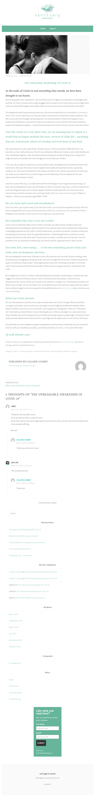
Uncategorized (15, 663)
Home (43, 28)
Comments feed (15, 692)
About (53, 28)
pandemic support (70, 351)
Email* (38, 733)
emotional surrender (42, 351)
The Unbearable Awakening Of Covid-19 (25, 529)
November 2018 (15, 640)
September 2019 (16, 620)
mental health (56, 351)
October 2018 (14, 646)
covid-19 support (26, 351)
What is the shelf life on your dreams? (23, 384)
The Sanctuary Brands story (20, 549)
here (64, 327)
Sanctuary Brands (67, 342)
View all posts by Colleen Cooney (22, 365)
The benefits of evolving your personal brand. (27, 542)
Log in (11, 679)
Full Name (40, 724)
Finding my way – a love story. (21, 555)
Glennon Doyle (66, 288)
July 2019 (12, 633)
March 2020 (13, 614)
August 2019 (14, 627)
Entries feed (14, 686)
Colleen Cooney (25, 76)
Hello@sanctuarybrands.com (47, 778)
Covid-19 (15, 351)
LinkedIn (47, 784)
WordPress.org (15, 699)
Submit (41, 743)
